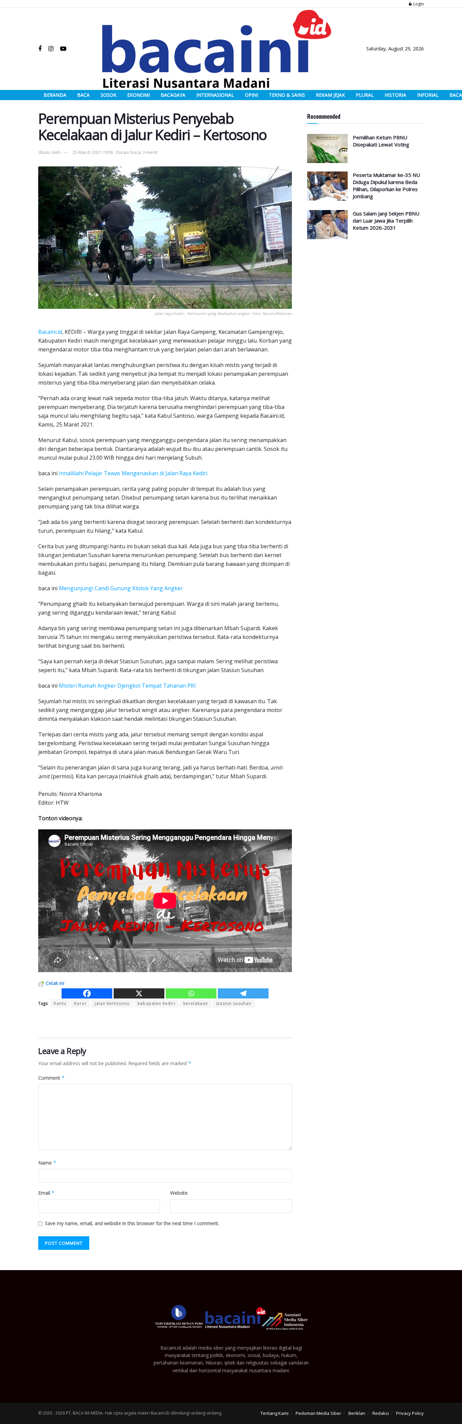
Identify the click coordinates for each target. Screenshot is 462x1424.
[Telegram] (243, 993)
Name (47, 1162)
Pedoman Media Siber (318, 1413)
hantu (60, 1003)
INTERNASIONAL (215, 95)
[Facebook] (87, 993)
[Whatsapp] (191, 993)
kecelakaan (195, 1003)
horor (80, 1003)
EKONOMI (138, 95)
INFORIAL (428, 95)
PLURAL (365, 95)
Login (418, 4)
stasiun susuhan (233, 1003)
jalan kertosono (112, 1003)
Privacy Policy (410, 1413)
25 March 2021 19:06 (92, 152)
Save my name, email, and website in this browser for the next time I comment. (132, 1223)
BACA (83, 95)
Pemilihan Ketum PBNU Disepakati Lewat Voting (381, 141)
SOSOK (108, 95)
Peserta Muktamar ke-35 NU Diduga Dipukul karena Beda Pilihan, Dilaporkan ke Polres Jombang (386, 185)
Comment (51, 1078)
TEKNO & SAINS (287, 95)
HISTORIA (395, 95)
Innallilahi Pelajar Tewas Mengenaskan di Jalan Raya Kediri (133, 473)
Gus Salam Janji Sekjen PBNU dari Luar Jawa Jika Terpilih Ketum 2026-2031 (386, 220)
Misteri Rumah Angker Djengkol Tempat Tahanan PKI (127, 685)
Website (179, 1193)
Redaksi (380, 1413)
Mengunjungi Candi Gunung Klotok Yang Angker (121, 588)
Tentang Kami (274, 1413)
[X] (139, 993)
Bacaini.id (50, 332)
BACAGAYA (173, 95)
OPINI (251, 95)
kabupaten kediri (157, 1003)
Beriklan (356, 1413)
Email (46, 1193)
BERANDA (55, 95)
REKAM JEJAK (330, 95)
